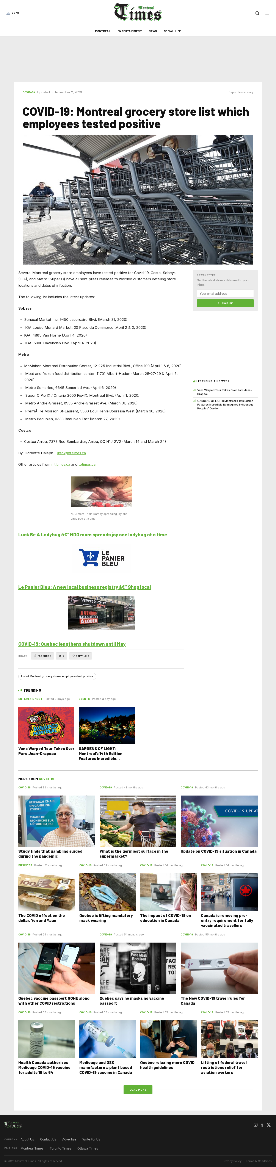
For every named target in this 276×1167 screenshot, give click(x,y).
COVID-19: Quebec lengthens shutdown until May (72, 644)
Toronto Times (60, 1148)
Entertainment (130, 31)
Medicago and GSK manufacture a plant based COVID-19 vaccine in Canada (105, 1067)
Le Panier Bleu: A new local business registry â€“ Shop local (84, 587)
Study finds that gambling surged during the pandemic (50, 853)
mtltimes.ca (60, 464)
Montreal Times (32, 1148)
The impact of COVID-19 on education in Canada (165, 918)
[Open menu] (267, 13)
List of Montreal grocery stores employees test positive (57, 676)
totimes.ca (87, 464)
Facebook (44, 655)
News (153, 31)
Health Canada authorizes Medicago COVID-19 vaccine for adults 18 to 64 (44, 1067)
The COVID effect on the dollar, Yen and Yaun (41, 918)
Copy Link (82, 655)
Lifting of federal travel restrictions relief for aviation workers (224, 1067)
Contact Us (48, 1139)
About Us (27, 1139)
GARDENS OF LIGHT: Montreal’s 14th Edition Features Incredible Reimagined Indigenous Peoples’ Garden (225, 404)
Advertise (69, 1139)
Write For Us (91, 1139)
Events (84, 698)
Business (25, 865)
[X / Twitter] (268, 1125)
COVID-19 (29, 92)
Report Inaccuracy (241, 92)
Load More (138, 1089)
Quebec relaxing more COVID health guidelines (167, 1065)
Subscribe (225, 303)
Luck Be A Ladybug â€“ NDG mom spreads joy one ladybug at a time (92, 534)
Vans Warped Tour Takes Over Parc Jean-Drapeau (224, 391)
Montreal (103, 31)
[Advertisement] (138, 59)
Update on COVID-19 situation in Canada (219, 851)
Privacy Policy (232, 1161)
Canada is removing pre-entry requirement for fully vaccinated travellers (227, 920)
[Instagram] (255, 1125)
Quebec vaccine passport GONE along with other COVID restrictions (53, 1001)
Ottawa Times (87, 1148)
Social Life (172, 31)
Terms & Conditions (259, 1161)
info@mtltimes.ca (71, 453)
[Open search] (257, 13)
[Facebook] (262, 1125)
